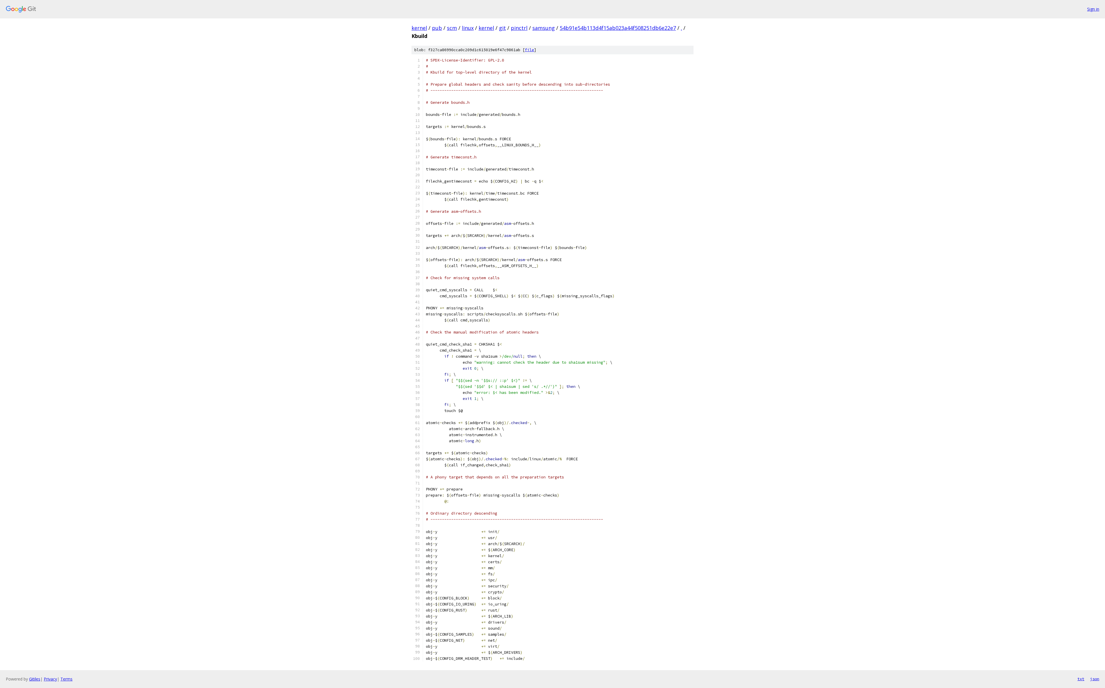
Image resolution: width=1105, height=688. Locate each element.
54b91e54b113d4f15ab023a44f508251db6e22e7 (618, 27)
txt (1080, 678)
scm (452, 27)
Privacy (50, 679)
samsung (543, 27)
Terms (66, 679)
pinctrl (519, 27)
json (1094, 678)
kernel (419, 27)
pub (437, 27)
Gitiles (34, 679)
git (502, 27)
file (529, 49)
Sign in (1093, 9)
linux (468, 27)
